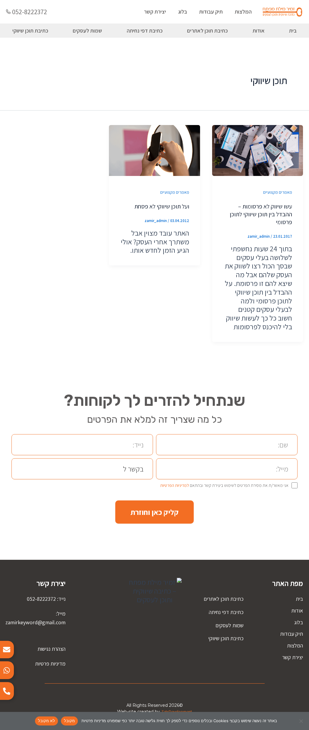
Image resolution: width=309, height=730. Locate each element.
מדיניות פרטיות (50, 663)
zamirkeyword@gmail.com (35, 622)
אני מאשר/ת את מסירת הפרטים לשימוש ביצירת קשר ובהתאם (224, 485)
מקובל (69, 720)
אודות (259, 30)
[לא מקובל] (301, 721)
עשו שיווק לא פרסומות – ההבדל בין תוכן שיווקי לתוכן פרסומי (261, 214)
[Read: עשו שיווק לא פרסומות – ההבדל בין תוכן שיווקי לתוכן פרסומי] (257, 150)
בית (299, 598)
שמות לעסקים (87, 30)
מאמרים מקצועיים (277, 192)
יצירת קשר (155, 11)
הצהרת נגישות (51, 648)
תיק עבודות (211, 11)
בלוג (182, 11)
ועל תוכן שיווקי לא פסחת (161, 206)
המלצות (243, 11)
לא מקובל (46, 720)
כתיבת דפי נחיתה (145, 30)
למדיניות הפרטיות (174, 485)
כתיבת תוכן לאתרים (207, 30)
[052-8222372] (8, 11)
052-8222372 (29, 12)
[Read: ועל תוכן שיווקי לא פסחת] (154, 150)
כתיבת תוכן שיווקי (30, 30)
